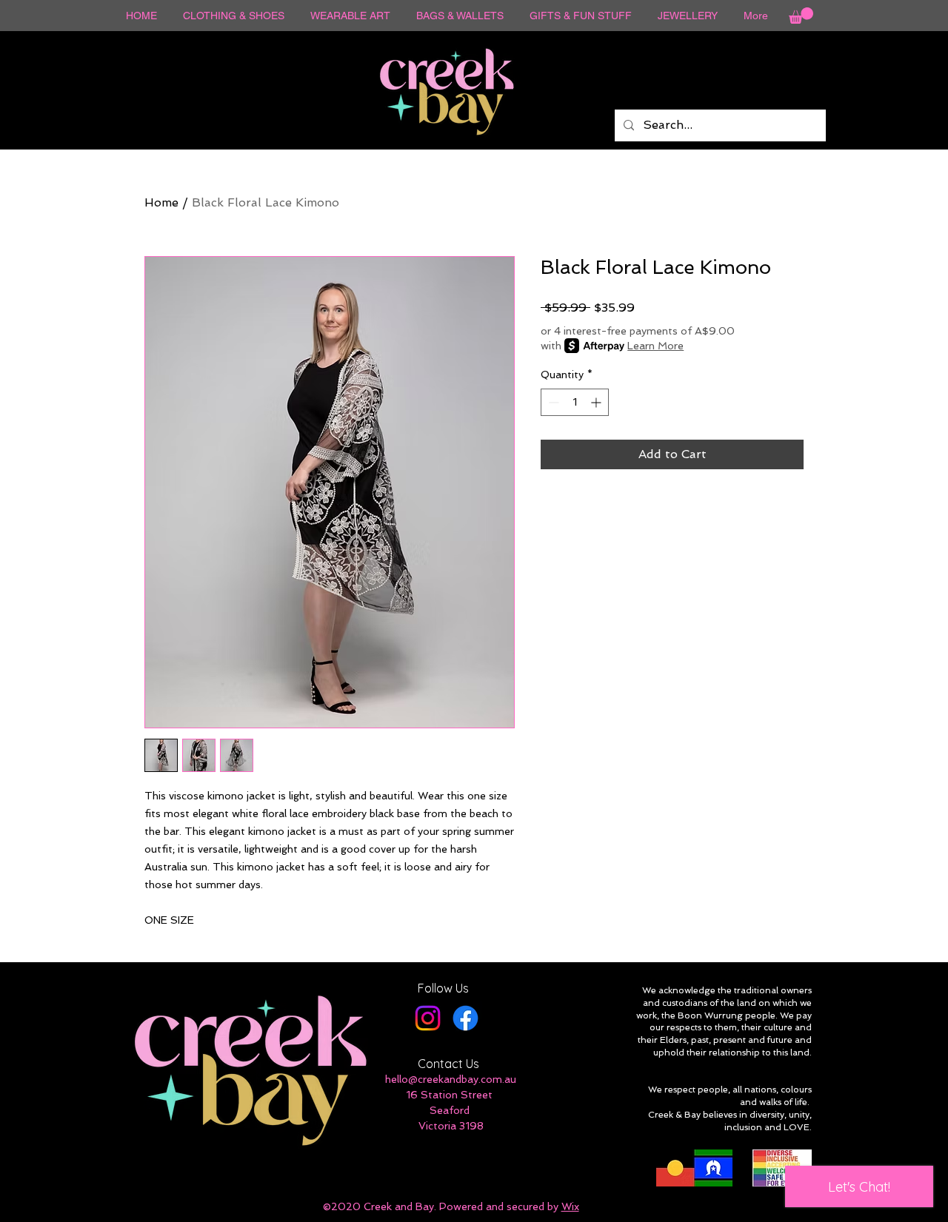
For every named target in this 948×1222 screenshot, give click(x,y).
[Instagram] (427, 1018)
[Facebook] (465, 1018)
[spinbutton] (574, 402)
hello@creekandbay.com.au (450, 1079)
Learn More (655, 346)
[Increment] (597, 402)
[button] (801, 15)
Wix (570, 1206)
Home (161, 202)
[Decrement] (552, 402)
